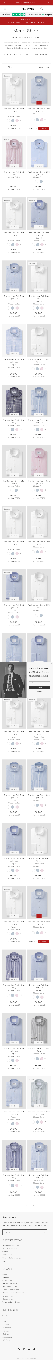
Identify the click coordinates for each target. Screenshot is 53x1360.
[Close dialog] (51, 663)
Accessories (7, 1337)
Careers (5, 1277)
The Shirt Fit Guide (9, 1283)
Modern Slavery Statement (13, 1293)
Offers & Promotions (10, 1290)
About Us (6, 1274)
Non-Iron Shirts (10, 54)
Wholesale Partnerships (11, 1258)
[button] (5, 8)
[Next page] (33, 1205)
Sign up (40, 687)
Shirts (4, 1315)
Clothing (5, 1334)
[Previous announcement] (4, 2)
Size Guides (7, 1280)
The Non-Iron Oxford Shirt (39, 174)
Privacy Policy (7, 1296)
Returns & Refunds (9, 1248)
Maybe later (39, 691)
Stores (5, 1252)
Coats (4, 1321)
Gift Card (6, 1340)
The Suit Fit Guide (9, 1286)
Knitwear (5, 1324)
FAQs (4, 1261)
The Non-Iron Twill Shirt (14, 112)
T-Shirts (5, 1331)
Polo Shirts (6, 1328)
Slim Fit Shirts (24, 54)
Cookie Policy (7, 1299)
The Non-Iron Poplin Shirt (39, 111)
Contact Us (7, 1255)
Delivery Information (10, 1245)
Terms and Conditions (11, 1302)
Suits (4, 1318)
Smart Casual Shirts (41, 54)
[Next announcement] (48, 2)
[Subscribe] (44, 1232)
